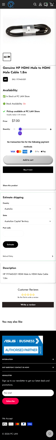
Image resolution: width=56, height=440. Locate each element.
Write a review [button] (28, 304)
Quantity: (6, 129)
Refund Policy (8, 256)
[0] (51, 4)
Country (6, 203)
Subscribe (10, 401)
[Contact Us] (45, 4)
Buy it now (28, 169)
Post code (7, 227)
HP (5, 79)
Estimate (10, 244)
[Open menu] (3, 4)
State (5, 215)
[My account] (40, 4)
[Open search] (35, 4)
